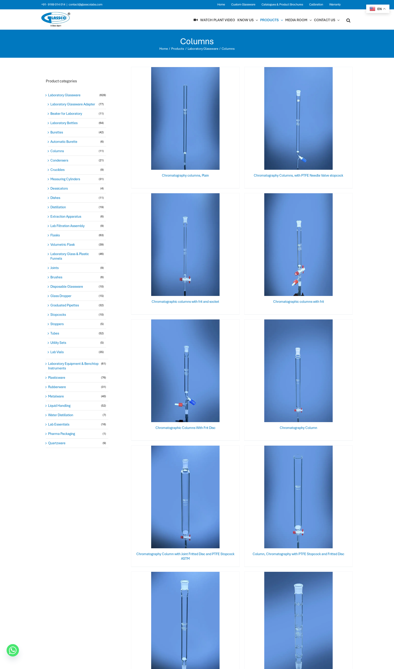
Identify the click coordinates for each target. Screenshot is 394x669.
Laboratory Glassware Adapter (72, 104)
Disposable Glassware (66, 286)
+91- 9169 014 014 (53, 4)
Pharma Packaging (61, 433)
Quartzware (56, 443)
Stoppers (57, 324)
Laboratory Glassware (64, 95)
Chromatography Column (298, 428)
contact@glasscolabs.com (85, 4)
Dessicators (59, 188)
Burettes (56, 132)
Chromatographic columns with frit (298, 301)
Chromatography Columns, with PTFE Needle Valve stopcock (298, 175)
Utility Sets (58, 342)
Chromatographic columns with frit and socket (185, 301)
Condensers (59, 160)
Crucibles (57, 169)
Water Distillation (60, 415)
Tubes (54, 333)
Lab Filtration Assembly (67, 226)
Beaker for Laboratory (66, 113)
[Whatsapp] (13, 650)
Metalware (56, 396)
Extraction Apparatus (65, 216)
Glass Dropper (60, 296)
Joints (54, 268)
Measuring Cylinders (65, 179)
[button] (348, 20)
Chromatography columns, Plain (185, 175)
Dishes (55, 198)
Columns (57, 151)
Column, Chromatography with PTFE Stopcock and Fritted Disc (298, 554)
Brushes (56, 277)
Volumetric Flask (62, 244)
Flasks (55, 235)
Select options (176, 119)
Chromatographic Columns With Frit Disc (185, 428)
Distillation (58, 207)
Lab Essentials (58, 424)
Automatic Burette (63, 141)
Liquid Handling (59, 405)
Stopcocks (58, 314)
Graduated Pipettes (64, 305)
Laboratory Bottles (64, 123)
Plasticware (56, 377)
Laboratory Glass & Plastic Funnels (69, 256)
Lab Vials (57, 352)
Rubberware (57, 387)
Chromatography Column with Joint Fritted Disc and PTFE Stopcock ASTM (185, 556)
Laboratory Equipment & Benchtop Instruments (73, 366)
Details (200, 119)
